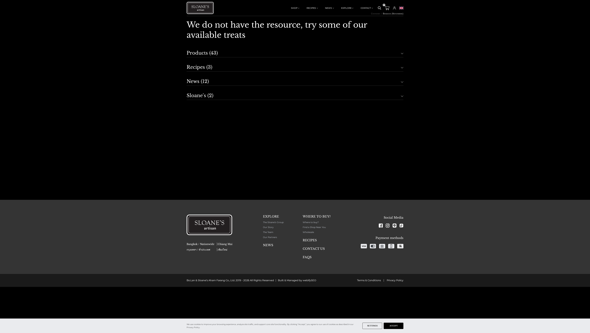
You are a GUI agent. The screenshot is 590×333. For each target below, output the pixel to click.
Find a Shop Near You (314, 227)
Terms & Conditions (369, 280)
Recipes (311, 8)
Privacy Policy (395, 280)
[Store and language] (401, 8)
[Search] (380, 8)
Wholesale (308, 232)
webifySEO (309, 280)
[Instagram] (388, 226)
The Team (268, 232)
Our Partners (270, 237)
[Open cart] (387, 8)
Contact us (314, 249)
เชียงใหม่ (222, 249)
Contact (366, 8)
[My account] (394, 8)
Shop (294, 8)
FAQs (307, 257)
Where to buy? (311, 222)
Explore (346, 8)
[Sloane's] (201, 8)
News (328, 8)
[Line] (395, 226)
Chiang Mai (225, 244)
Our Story (268, 227)
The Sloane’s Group (273, 222)
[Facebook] (381, 226)
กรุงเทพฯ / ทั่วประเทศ (198, 249)
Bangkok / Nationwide (200, 244)
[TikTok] (401, 226)
